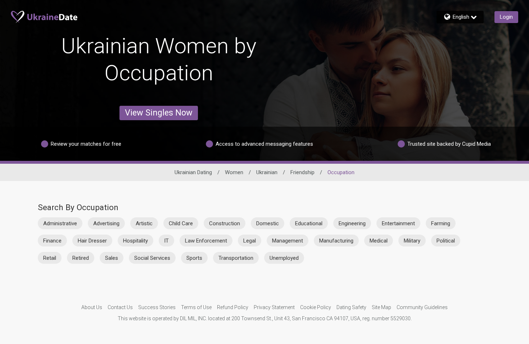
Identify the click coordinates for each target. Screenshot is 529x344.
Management (287, 240)
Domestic (267, 223)
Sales (111, 258)
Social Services (152, 258)
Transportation (235, 258)
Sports (194, 258)
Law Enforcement (206, 240)
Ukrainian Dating (193, 172)
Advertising (106, 223)
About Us (91, 307)
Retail (49, 258)
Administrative (60, 223)
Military (412, 240)
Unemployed (284, 258)
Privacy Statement (274, 307)
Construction (224, 223)
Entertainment (398, 223)
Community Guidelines (422, 307)
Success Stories (157, 307)
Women (234, 172)
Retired (80, 258)
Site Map (381, 307)
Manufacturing (336, 240)
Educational (308, 223)
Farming (440, 223)
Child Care (181, 223)
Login (506, 17)
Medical (379, 240)
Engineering (352, 223)
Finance (52, 240)
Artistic (144, 223)
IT (166, 240)
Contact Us (120, 307)
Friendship (302, 172)
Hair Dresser (92, 240)
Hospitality (135, 240)
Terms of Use (196, 307)
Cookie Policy (315, 307)
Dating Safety (351, 307)
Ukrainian (266, 172)
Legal (249, 240)
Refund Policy (232, 307)
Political (446, 240)
